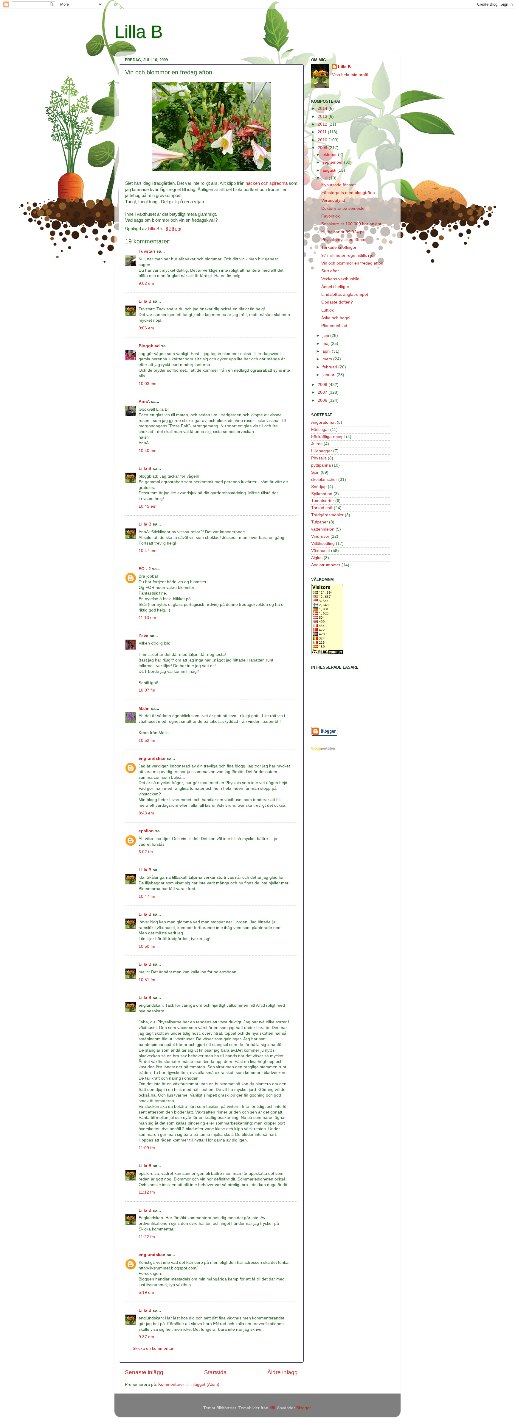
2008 (323, 384)
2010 (323, 140)
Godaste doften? (337, 302)
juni (326, 335)
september (333, 162)
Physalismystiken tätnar (343, 239)
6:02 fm (146, 852)
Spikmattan (321, 494)
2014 (323, 108)
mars (327, 359)
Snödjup (319, 486)
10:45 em (147, 506)
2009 (323, 148)
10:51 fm (147, 980)
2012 (323, 124)
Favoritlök (330, 216)
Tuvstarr (147, 251)
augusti (329, 170)
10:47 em (147, 550)
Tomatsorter (322, 500)
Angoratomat (323, 422)
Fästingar (320, 429)
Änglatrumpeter (325, 565)
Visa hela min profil (350, 75)
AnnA (144, 401)
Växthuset (320, 550)
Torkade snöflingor (338, 247)
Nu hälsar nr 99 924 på (343, 232)
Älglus (316, 558)
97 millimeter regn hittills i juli (348, 255)
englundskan (152, 758)
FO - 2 (145, 569)
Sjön (315, 472)
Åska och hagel (335, 318)
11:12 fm (147, 1192)
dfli (272, 1408)
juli (325, 178)
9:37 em (146, 1337)
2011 (323, 132)
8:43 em (146, 813)
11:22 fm (147, 1237)
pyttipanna (321, 465)
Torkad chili (322, 508)
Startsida (215, 1372)
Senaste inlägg (144, 1372)
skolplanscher (324, 479)
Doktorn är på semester (343, 208)
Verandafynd (333, 200)
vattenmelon (322, 529)
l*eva (143, 636)
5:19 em (146, 1292)
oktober (330, 154)
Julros (316, 444)
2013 (323, 116)
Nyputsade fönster (338, 185)
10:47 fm (147, 896)
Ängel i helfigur (335, 286)
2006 (323, 400)
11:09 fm (147, 1148)
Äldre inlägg (282, 1372)
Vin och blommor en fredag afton (352, 263)
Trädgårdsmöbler (327, 515)
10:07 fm (147, 690)
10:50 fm (147, 946)
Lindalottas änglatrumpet (344, 294)
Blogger (303, 1408)
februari (330, 367)
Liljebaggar (321, 451)
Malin (144, 708)
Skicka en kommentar (153, 1348)
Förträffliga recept (328, 436)
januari (329, 375)
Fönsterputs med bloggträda (348, 192)
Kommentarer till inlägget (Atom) (188, 1384)
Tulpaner (319, 522)
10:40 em (147, 450)
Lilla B (138, 32)
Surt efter (330, 271)
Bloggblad (149, 346)
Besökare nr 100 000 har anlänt (351, 224)
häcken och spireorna (267, 183)
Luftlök (327, 310)
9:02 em (146, 283)
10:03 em (147, 383)
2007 (323, 392)
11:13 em (147, 617)
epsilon (146, 831)
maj (326, 343)
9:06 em (146, 328)
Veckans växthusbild (340, 279)
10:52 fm (147, 740)
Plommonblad (334, 325)
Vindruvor (320, 536)
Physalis (319, 458)
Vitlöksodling (323, 543)
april (327, 351)
